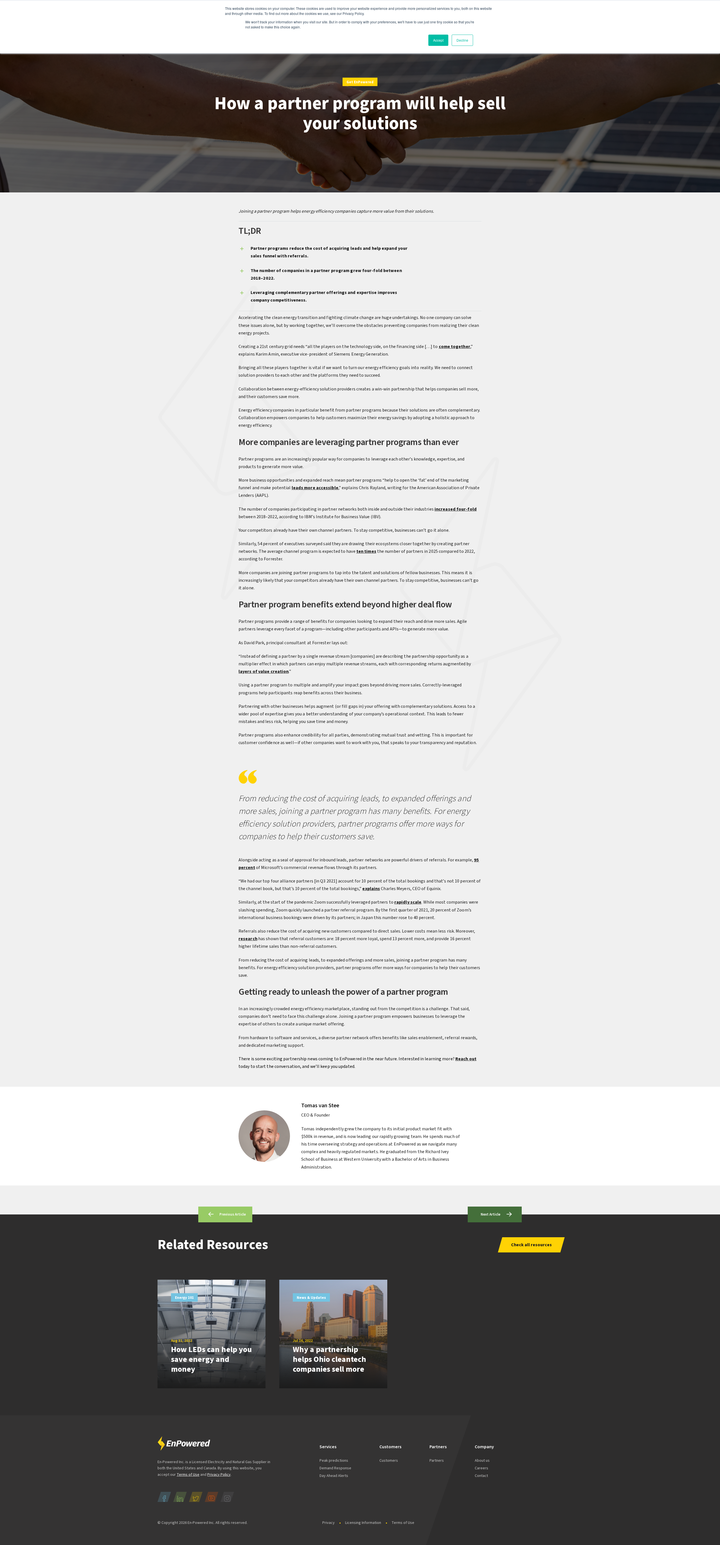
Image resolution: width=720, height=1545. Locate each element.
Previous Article (232, 1214)
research (247, 939)
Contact (481, 1476)
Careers (481, 1468)
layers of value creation (263, 671)
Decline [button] (462, 40)
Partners (436, 1460)
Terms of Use (188, 1474)
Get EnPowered (360, 82)
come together (454, 346)
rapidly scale (407, 902)
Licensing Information (363, 1523)
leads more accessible (315, 488)
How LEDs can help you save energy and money (211, 1359)
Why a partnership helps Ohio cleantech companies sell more (329, 1359)
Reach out (465, 1059)
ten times (366, 551)
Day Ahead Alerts (334, 1476)
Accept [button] (438, 40)
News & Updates (311, 1297)
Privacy (328, 1523)
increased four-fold (456, 509)
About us (482, 1460)
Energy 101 (184, 1297)
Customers (388, 1460)
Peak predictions (334, 1460)
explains (371, 889)
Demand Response (335, 1468)
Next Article (490, 1214)
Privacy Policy (219, 1474)
